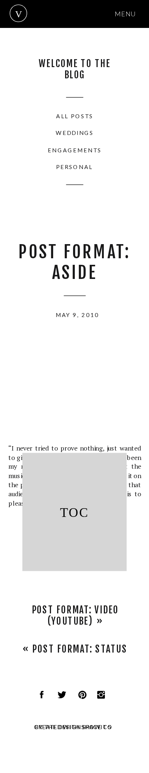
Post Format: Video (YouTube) (75, 615)
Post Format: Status (79, 649)
